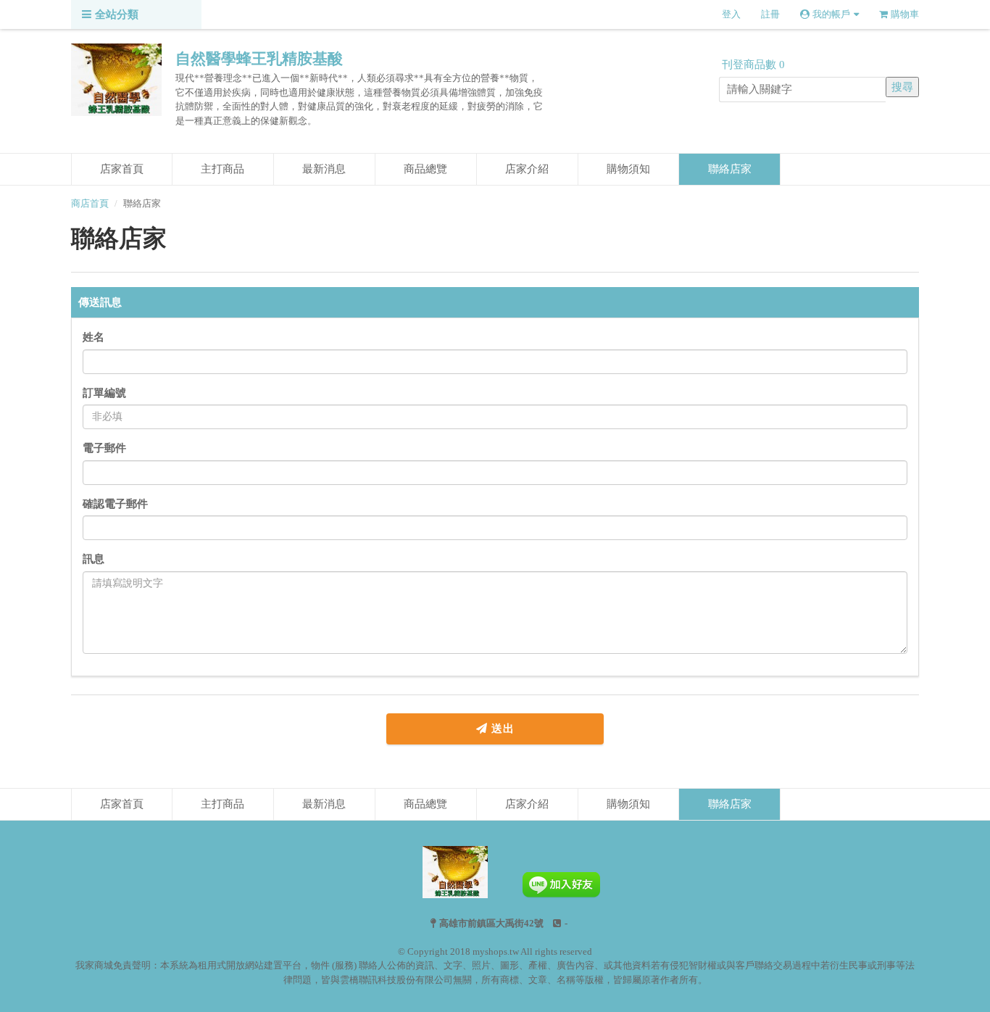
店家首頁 (121, 169)
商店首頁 (90, 203)
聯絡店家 (730, 169)
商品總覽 (425, 169)
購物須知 (628, 169)
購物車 (905, 14)
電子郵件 (104, 448)
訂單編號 (104, 393)
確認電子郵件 (115, 504)
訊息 (93, 559)
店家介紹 (527, 169)
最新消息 (324, 169)
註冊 (770, 14)
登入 (731, 14)
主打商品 (222, 169)
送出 (501, 728)
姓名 (93, 337)
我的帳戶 (831, 14)
